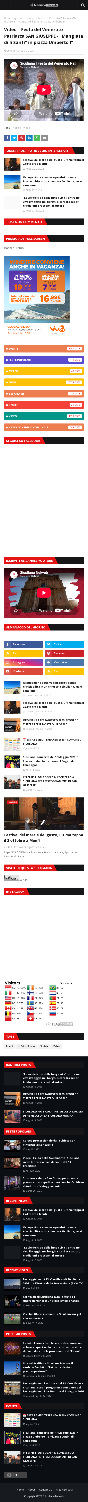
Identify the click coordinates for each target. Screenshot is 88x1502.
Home (20, 1489)
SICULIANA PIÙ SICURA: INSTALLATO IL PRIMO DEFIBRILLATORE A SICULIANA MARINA (53, 1113)
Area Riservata (64, 1489)
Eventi (40, 348)
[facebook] (23, 644)
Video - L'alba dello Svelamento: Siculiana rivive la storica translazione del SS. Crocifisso (51, 1162)
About (31, 1489)
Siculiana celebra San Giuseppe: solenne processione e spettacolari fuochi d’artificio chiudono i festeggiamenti (53, 1182)
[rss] (23, 653)
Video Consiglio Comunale (40, 427)
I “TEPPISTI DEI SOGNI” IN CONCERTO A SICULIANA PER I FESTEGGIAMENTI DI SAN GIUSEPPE (50, 781)
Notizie (17, 127)
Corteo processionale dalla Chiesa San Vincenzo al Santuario (49, 1142)
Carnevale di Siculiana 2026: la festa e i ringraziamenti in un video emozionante (51, 1299)
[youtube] (23, 671)
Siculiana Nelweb (54, 1496)
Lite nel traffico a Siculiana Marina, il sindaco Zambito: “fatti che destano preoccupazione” (48, 1367)
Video (23, 18)
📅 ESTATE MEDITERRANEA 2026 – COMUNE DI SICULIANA (52, 741)
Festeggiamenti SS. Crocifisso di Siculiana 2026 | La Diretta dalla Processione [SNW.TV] (53, 1281)
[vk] (64, 662)
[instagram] (23, 662)
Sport (40, 405)
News (40, 382)
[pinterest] (64, 653)
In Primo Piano (26, 1046)
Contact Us (45, 1489)
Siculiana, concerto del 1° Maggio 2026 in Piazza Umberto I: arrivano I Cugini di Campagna (50, 761)
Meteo (40, 371)
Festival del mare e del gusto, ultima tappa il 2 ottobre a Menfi (53, 162)
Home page (11, 18)
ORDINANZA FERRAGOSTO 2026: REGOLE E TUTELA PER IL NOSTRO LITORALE (50, 722)
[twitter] (64, 644)
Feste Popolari (40, 360)
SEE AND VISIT (40, 393)
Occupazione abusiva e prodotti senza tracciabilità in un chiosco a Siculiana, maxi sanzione (52, 181)
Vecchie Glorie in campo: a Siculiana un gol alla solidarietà (52, 1316)
